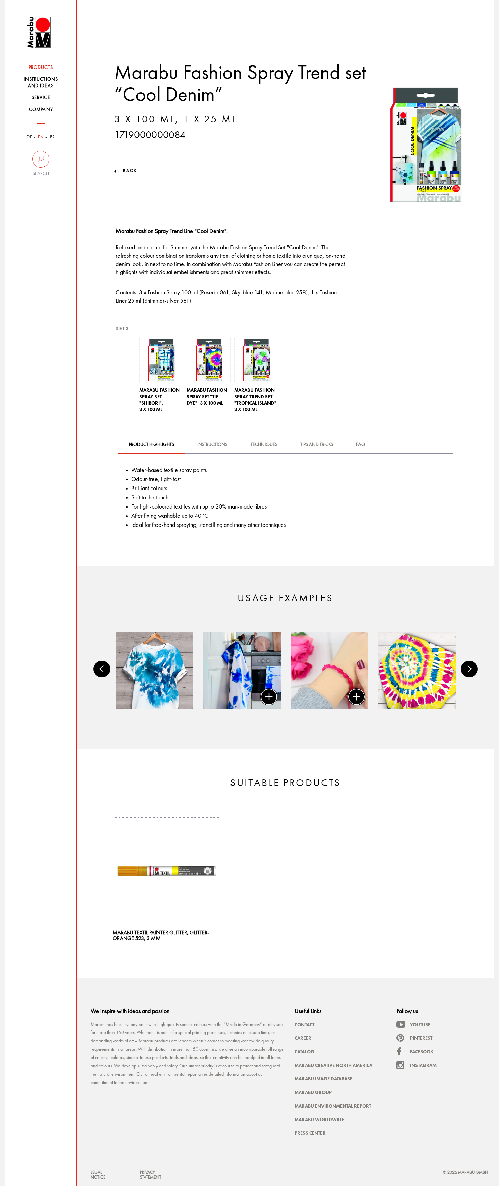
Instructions (212, 444)
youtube (420, 1024)
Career (303, 1038)
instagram (423, 1065)
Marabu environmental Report (333, 1106)
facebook (421, 1051)
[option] (161, 377)
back (130, 171)
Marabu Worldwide (319, 1119)
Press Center (310, 1133)
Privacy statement (150, 1175)
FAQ (360, 444)
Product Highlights (151, 444)
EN (41, 137)
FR (52, 137)
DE (29, 137)
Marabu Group (313, 1092)
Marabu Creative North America (333, 1065)
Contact (304, 1024)
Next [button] (469, 669)
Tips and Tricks (316, 444)
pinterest (421, 1038)
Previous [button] (101, 669)
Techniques (264, 444)
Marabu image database (323, 1079)
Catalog (304, 1052)
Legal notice (98, 1175)
